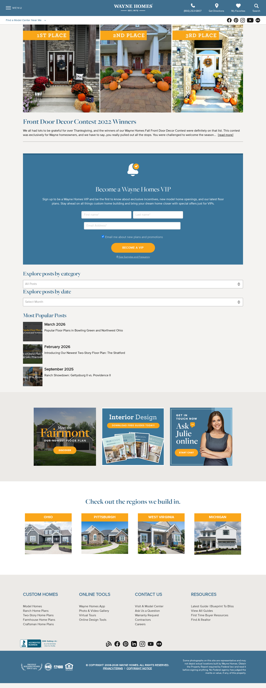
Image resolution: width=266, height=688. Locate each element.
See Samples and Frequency (134, 257)
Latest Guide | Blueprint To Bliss (212, 606)
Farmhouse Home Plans (39, 620)
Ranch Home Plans (35, 611)
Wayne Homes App (92, 606)
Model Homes (32, 606)
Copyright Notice (139, 668)
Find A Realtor (201, 620)
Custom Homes (40, 594)
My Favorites (238, 10)
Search (256, 11)
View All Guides (202, 611)
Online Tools (94, 594)
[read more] (225, 135)
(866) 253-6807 (193, 11)
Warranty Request (147, 615)
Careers (140, 624)
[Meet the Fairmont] (65, 465)
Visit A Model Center (149, 606)
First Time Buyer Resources (209, 615)
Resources (203, 594)
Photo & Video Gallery (94, 611)
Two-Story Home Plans (38, 615)
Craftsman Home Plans (38, 624)
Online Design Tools (92, 620)
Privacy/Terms (113, 668)
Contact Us (148, 594)
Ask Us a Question (147, 611)
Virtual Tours (87, 615)
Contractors (143, 620)
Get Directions (217, 11)
